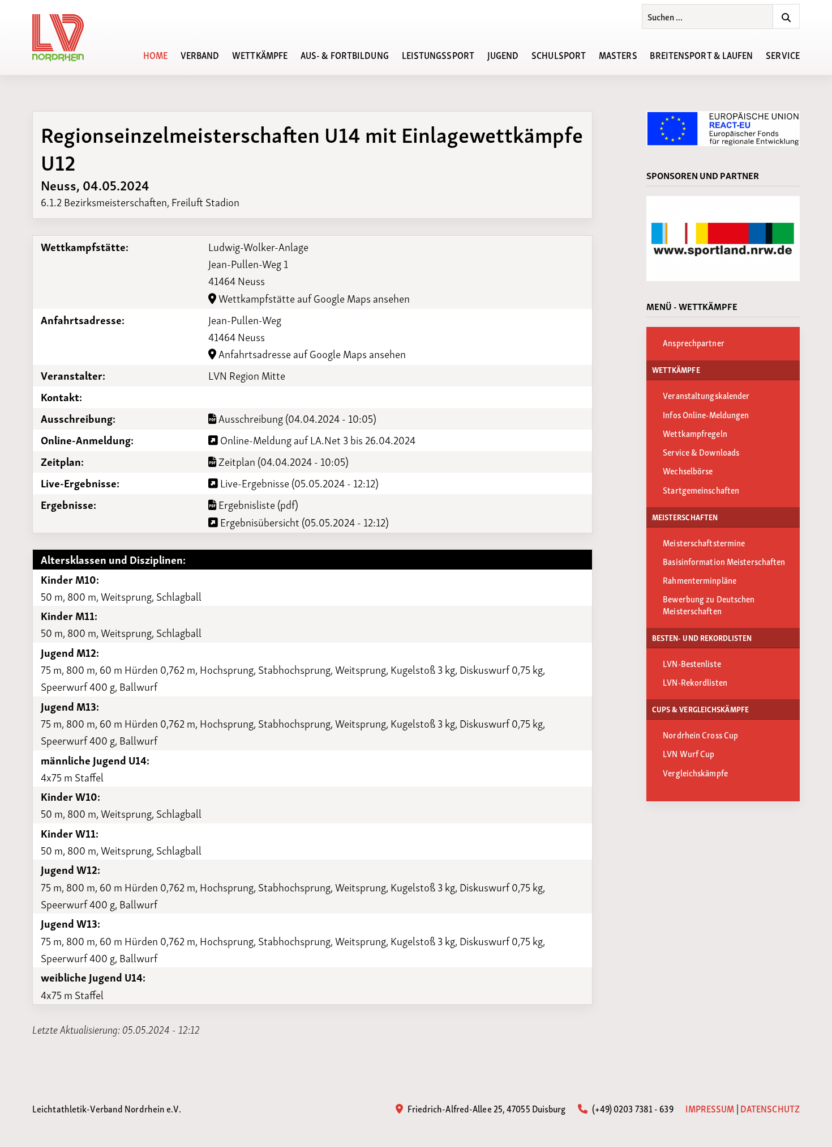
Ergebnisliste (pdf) (257, 504)
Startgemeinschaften (701, 489)
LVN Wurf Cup (688, 753)
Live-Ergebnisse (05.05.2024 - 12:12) (298, 482)
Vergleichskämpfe (695, 772)
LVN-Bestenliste (692, 663)
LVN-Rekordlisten (695, 681)
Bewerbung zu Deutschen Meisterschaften (708, 604)
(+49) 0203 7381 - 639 (631, 1108)
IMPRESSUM (710, 1108)
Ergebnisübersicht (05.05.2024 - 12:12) (303, 521)
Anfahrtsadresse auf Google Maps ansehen (311, 353)
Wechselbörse (688, 470)
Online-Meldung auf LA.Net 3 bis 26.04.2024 (316, 439)
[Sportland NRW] (723, 238)
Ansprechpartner (693, 342)
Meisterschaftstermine (704, 542)
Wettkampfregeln (695, 433)
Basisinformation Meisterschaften (724, 561)
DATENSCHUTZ (770, 1108)
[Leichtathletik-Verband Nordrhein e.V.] (64, 37)
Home (155, 54)
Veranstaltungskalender (706, 395)
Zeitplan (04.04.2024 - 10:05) (282, 461)
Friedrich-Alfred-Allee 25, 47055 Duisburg (485, 1108)
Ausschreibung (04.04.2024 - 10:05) (296, 418)
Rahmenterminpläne (699, 579)
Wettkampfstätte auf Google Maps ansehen (313, 298)
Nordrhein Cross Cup (700, 734)
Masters (618, 54)
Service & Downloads (701, 451)
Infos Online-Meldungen (706, 414)
